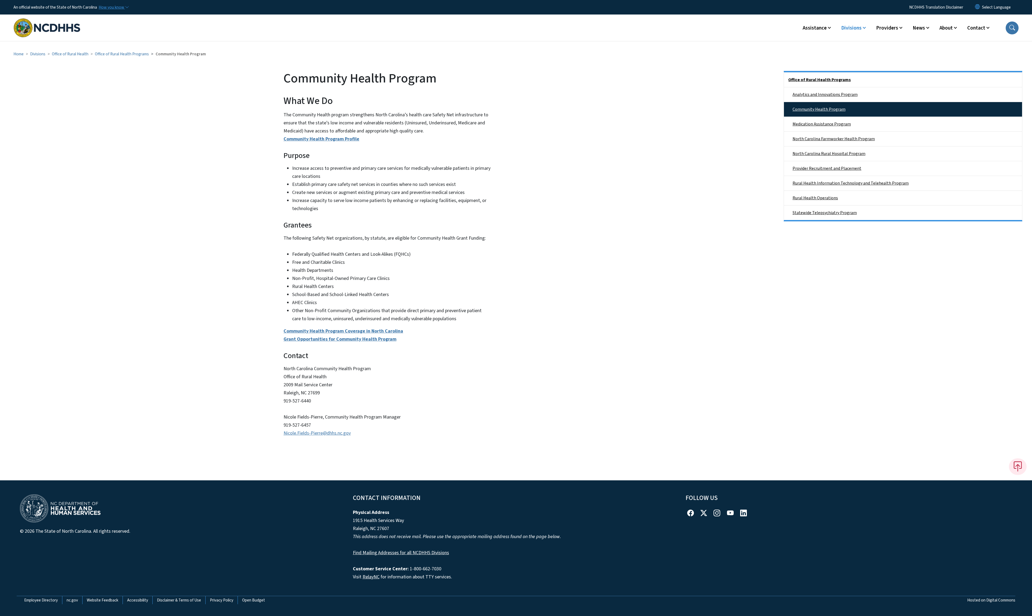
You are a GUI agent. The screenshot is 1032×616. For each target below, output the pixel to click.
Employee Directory (41, 600)
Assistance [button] (815, 28)
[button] (1012, 27)
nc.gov (72, 600)
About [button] (946, 28)
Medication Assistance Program (822, 124)
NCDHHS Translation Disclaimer (936, 7)
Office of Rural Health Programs (122, 54)
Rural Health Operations (815, 198)
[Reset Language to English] (977, 7)
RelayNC (371, 577)
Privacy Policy (221, 600)
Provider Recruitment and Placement (827, 168)
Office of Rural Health (70, 54)
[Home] (47, 22)
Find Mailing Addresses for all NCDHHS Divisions (401, 552)
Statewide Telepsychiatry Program (825, 213)
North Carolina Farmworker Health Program (834, 139)
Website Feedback (102, 600)
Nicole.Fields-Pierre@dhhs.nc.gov (317, 433)
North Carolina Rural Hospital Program (829, 154)
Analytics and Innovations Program (825, 95)
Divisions (37, 54)
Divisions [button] (851, 28)
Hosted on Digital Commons (991, 600)
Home (18, 54)
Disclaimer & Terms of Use (179, 600)
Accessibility (137, 600)
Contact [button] (976, 28)
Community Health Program (819, 109)
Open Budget (253, 600)
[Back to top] (1018, 466)
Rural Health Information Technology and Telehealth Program (851, 183)
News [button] (919, 28)
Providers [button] (887, 28)
